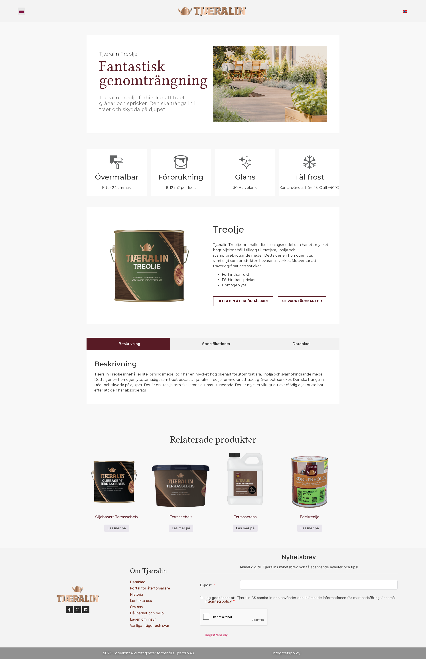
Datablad (137, 582)
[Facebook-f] (69, 609)
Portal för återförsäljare (150, 588)
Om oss (136, 607)
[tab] (128, 344)
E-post (206, 585)
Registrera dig (216, 635)
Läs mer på (116, 528)
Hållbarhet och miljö (147, 613)
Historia (136, 594)
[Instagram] (77, 609)
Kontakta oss (141, 600)
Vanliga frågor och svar (149, 625)
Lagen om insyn (143, 619)
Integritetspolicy (219, 601)
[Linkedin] (85, 609)
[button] (21, 11)
